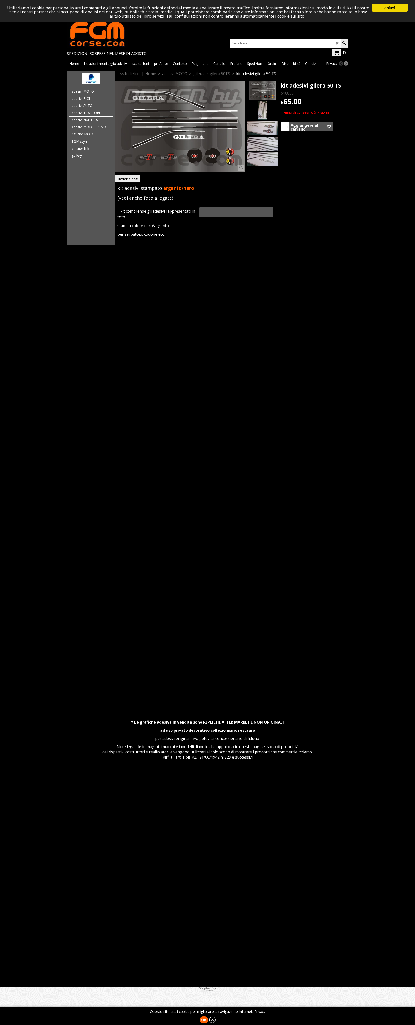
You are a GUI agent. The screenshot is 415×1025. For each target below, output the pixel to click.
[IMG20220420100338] (262, 143)
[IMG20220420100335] (262, 128)
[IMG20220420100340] (262, 159)
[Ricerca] (344, 43)
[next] (346, 63)
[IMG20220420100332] (262, 110)
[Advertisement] (207, 317)
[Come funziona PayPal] (91, 83)
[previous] (341, 63)
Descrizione (128, 178)
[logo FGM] (107, 34)
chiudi (389, 8)
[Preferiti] (328, 126)
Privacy (259, 1011)
